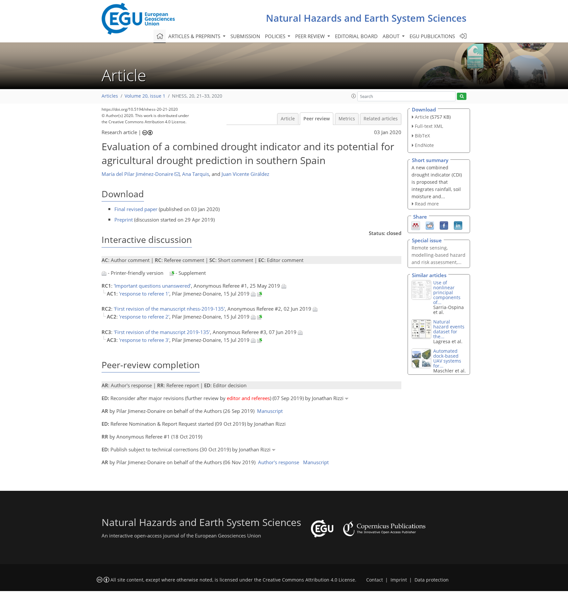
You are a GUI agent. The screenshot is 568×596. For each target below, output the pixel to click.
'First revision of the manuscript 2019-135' (162, 332)
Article (288, 119)
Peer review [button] (310, 36)
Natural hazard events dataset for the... (448, 329)
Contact (374, 580)
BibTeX (422, 135)
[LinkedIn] (458, 225)
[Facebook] (443, 225)
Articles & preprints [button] (195, 36)
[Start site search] (461, 96)
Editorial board (356, 36)
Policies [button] (276, 36)
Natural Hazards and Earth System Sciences (366, 18)
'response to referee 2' (144, 316)
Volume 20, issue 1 (145, 96)
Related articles (381, 119)
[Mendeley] (415, 225)
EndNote (424, 145)
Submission (245, 36)
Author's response (278, 462)
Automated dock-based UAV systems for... (447, 358)
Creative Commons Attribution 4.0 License (309, 580)
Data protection (431, 580)
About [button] (392, 36)
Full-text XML (429, 126)
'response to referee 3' (144, 340)
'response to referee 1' (144, 293)
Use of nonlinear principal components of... (447, 292)
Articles (110, 96)
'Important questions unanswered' (152, 285)
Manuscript (270, 411)
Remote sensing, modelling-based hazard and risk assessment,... (438, 255)
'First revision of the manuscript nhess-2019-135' (169, 308)
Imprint (398, 580)
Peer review (316, 119)
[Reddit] (429, 225)
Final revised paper (135, 209)
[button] (353, 96)
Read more (427, 204)
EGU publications (432, 36)
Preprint (123, 219)
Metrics (347, 119)
